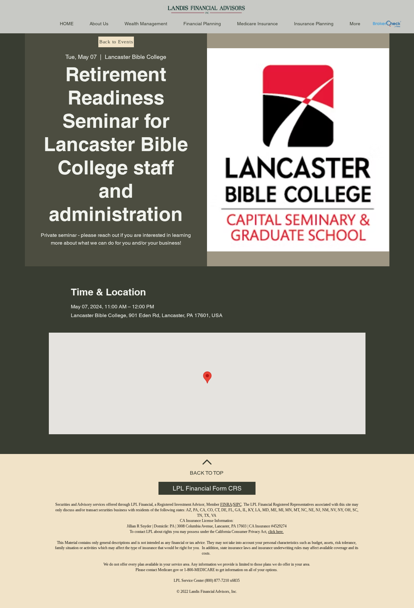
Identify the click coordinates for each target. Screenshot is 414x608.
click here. (276, 531)
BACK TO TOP (206, 473)
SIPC (237, 504)
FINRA (226, 504)
